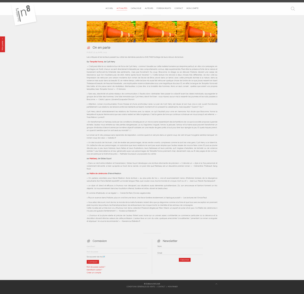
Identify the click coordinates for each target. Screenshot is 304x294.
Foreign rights (164, 8)
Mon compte (193, 8)
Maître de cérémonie (98, 173)
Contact (178, 8)
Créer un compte (94, 273)
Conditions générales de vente (140, 287)
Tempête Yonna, (96, 62)
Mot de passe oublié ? (96, 267)
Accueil (109, 8)
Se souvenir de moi (95, 257)
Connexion (92, 262)
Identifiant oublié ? (94, 270)
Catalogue (136, 8)
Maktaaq (93, 158)
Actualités (122, 8)
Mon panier (2, 45)
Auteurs (149, 8)
